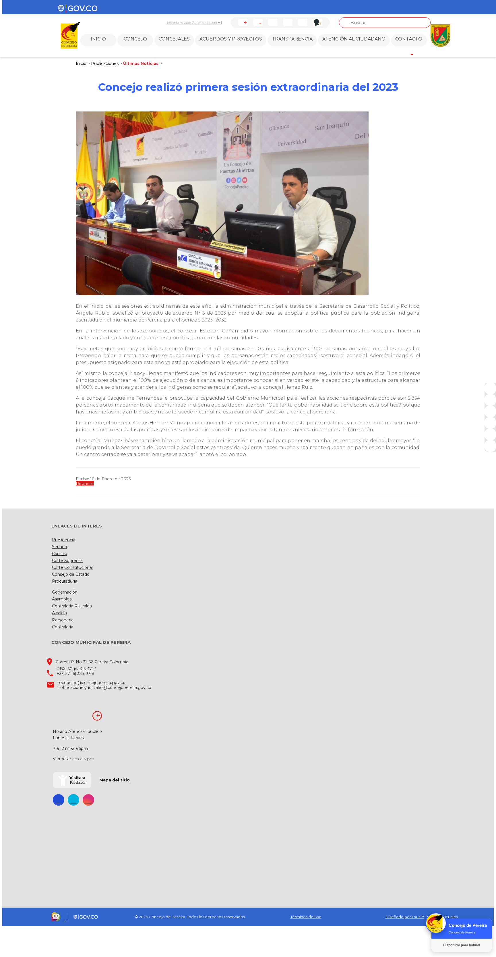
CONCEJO (135, 39)
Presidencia (63, 539)
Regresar (85, 483)
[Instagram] (490, 423)
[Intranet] (490, 446)
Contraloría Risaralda (72, 606)
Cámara (59, 553)
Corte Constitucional (72, 567)
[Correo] (490, 434)
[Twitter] (490, 400)
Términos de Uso (305, 916)
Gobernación (65, 592)
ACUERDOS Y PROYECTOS (230, 39)
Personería (62, 620)
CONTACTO (408, 39)
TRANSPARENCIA (292, 39)
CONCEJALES (174, 39)
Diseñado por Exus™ (404, 916)
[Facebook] (490, 388)
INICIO (98, 39)
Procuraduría (64, 581)
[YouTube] (490, 411)
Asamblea (62, 599)
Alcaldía (59, 612)
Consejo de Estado (71, 574)
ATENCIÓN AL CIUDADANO (353, 39)
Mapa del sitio (114, 780)
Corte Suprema (67, 560)
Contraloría (62, 626)
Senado (59, 546)
